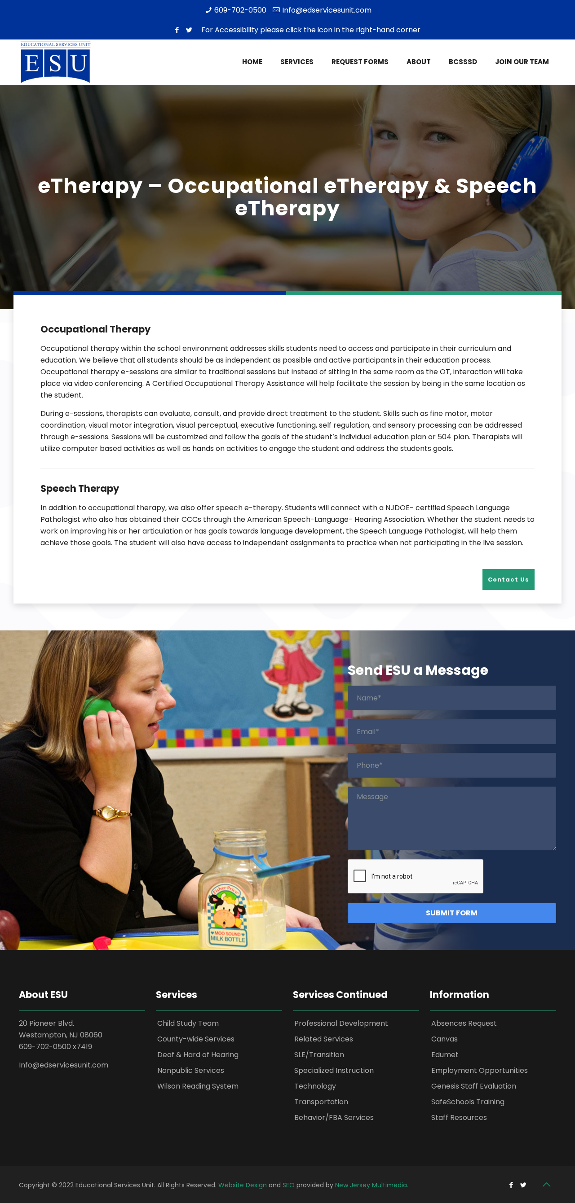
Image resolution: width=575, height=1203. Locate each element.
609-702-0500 (240, 10)
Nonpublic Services (190, 1070)
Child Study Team (188, 1023)
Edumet (445, 1055)
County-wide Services (195, 1039)
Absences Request (464, 1023)
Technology (315, 1086)
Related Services (323, 1039)
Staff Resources (459, 1117)
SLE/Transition (319, 1055)
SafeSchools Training (467, 1102)
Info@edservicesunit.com (327, 10)
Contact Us (508, 579)
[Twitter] (189, 30)
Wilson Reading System (198, 1086)
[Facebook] (177, 30)
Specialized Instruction (334, 1070)
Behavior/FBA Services (334, 1117)
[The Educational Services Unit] (55, 62)
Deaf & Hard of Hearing (198, 1055)
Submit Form (452, 913)
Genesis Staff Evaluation (473, 1086)
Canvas (444, 1039)
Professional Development (341, 1023)
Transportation (321, 1102)
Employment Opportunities (479, 1070)
